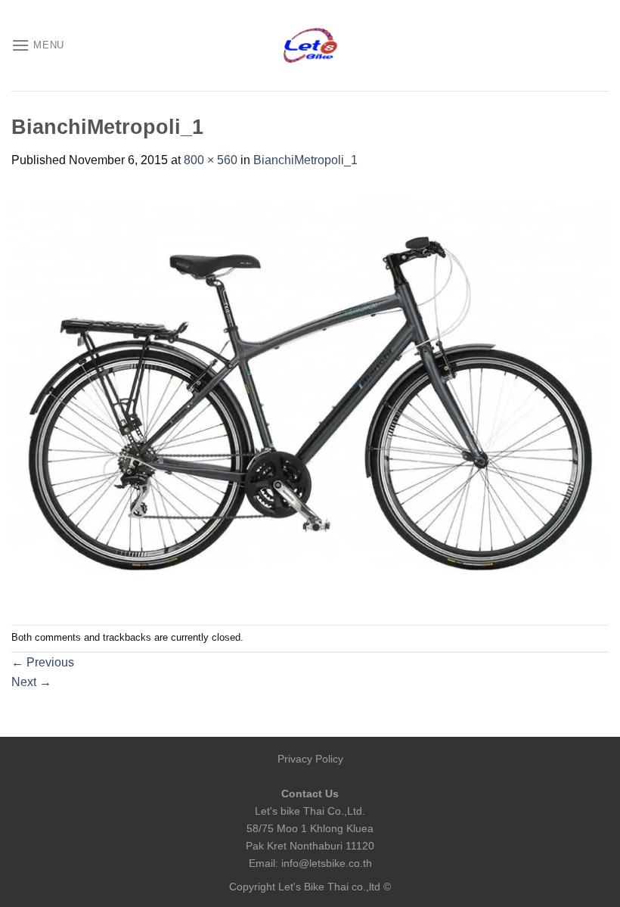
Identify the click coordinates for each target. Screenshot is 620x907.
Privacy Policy (310, 759)
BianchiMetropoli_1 (305, 160)
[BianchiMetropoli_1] (310, 396)
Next (31, 682)
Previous (42, 662)
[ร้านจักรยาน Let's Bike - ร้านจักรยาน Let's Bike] (310, 45)
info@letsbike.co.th (326, 863)
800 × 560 (210, 160)
